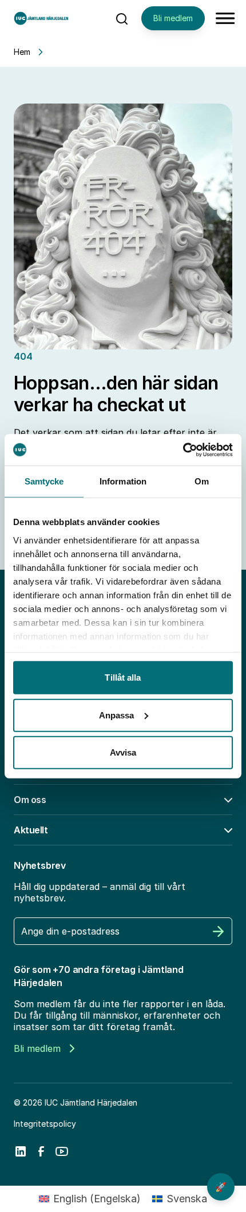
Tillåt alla (123, 677)
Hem (22, 52)
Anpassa (116, 715)
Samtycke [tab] (44, 481)
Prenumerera (218, 931)
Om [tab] (202, 481)
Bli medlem (173, 18)
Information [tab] (123, 481)
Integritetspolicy (45, 1123)
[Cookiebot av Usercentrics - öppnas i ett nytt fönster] (183, 449)
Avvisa (123, 752)
